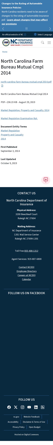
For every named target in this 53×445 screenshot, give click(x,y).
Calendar (26, 279)
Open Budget (34, 427)
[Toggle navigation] (49, 42)
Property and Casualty (32, 110)
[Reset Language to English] (35, 35)
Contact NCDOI (26, 267)
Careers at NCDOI (26, 275)
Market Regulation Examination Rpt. (19, 118)
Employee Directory (27, 271)
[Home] (17, 40)
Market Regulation (10, 110)
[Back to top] (45, 180)
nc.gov (16, 416)
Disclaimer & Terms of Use (34, 421)
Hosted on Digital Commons (26, 434)
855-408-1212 (31, 251)
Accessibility (13, 421)
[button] (41, 42)
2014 (46, 110)
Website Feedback (32, 416)
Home (4, 51)
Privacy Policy (18, 427)
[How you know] (25, 35)
